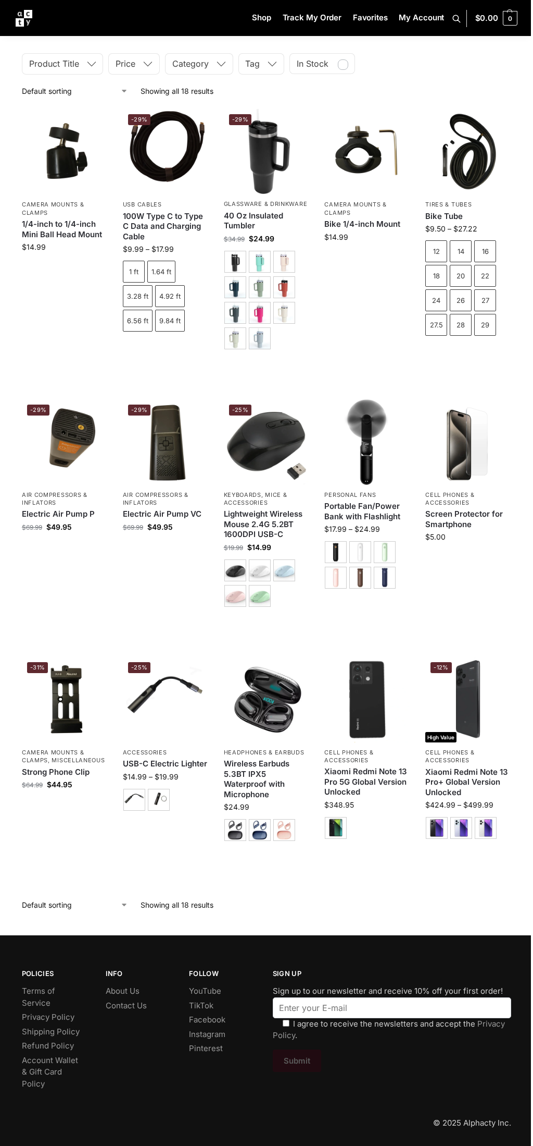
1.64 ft (161, 271)
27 (485, 300)
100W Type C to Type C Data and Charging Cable (163, 226)
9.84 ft (170, 320)
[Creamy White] (284, 312)
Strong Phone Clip (56, 772)
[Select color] (266, 301)
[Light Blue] (284, 570)
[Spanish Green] (259, 287)
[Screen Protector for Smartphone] (468, 442)
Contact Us (126, 1005)
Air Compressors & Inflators (54, 498)
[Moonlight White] (485, 827)
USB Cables (142, 204)
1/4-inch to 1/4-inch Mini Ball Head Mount (62, 229)
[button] (496, 18)
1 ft (133, 271)
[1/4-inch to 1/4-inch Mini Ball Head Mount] (64, 151)
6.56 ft (137, 320)
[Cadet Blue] (259, 338)
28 (460, 325)
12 (436, 251)
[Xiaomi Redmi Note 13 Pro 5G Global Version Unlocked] (367, 699)
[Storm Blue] (235, 287)
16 (485, 251)
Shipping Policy (51, 1032)
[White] (259, 570)
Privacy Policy (48, 1017)
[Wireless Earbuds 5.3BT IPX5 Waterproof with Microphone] (266, 699)
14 (461, 251)
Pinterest (206, 1048)
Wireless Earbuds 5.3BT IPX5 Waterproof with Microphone (256, 779)
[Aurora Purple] (461, 827)
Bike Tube (444, 216)
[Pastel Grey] (235, 338)
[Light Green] (259, 595)
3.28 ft (137, 296)
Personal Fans (350, 494)
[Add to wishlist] (94, 122)
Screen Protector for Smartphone (464, 519)
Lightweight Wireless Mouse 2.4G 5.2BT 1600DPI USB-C (263, 524)
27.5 (436, 325)
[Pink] (235, 595)
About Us (122, 991)
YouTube (205, 991)
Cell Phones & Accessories (449, 498)
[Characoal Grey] (235, 312)
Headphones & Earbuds (264, 752)
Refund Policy (48, 1046)
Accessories (145, 752)
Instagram (207, 1034)
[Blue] (384, 577)
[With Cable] (134, 799)
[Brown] (360, 577)
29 (485, 325)
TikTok (201, 1005)
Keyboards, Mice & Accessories (255, 498)
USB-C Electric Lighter (165, 764)
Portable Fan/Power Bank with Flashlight (362, 511)
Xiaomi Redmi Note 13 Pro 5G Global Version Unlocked (365, 781)
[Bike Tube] (468, 151)
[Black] (235, 261)
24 (436, 300)
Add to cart (165, 349)
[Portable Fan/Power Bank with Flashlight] (367, 442)
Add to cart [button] (64, 268)
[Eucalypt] (259, 261)
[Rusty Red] (284, 287)
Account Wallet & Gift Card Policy (50, 1072)
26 (460, 300)
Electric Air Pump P (58, 514)
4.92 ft (170, 296)
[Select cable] (165, 801)
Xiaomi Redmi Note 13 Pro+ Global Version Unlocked (466, 782)
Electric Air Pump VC (162, 514)
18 (436, 276)
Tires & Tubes (448, 204)
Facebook (207, 1020)
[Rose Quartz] (284, 261)
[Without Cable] (158, 799)
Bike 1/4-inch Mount (362, 224)
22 (485, 276)
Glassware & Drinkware (266, 204)
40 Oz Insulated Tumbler (253, 221)
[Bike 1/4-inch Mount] (367, 151)
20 (460, 276)
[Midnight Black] (436, 827)
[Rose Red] (259, 312)
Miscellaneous (78, 760)
